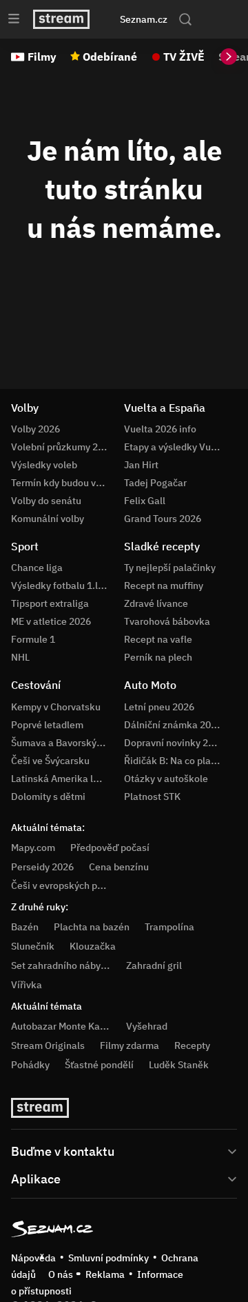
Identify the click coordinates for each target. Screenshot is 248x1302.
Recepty (192, 1045)
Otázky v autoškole (166, 778)
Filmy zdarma (129, 1045)
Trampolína (169, 927)
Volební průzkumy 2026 (62, 447)
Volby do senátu (46, 500)
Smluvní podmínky (108, 1258)
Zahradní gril (154, 965)
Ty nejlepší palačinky (170, 567)
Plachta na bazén (92, 927)
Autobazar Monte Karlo (61, 1026)
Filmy (42, 56)
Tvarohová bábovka (167, 621)
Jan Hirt (141, 465)
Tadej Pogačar (155, 483)
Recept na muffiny (163, 585)
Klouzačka (93, 946)
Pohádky (30, 1065)
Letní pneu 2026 (159, 707)
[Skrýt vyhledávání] (112, 19)
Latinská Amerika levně (62, 778)
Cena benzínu (119, 867)
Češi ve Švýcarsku (50, 760)
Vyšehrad (146, 1026)
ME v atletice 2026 (51, 621)
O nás (60, 1274)
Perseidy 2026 (42, 867)
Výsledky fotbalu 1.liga (61, 585)
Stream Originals (48, 1045)
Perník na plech (158, 657)
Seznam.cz (143, 19)
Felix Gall (144, 500)
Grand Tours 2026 (162, 518)
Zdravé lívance (156, 603)
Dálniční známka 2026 (173, 725)
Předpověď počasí (109, 847)
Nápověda (33, 1258)
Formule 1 (33, 639)
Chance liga (37, 567)
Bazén (25, 927)
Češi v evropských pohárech (72, 885)
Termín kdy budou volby (62, 483)
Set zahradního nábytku (63, 965)
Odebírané (110, 56)
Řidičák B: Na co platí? (173, 760)
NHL (20, 657)
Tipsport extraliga (50, 603)
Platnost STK (152, 796)
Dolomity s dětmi (48, 796)
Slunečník (32, 946)
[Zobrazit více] (124, 1150)
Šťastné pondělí (99, 1065)
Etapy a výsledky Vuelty (175, 447)
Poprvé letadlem (47, 725)
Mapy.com (33, 847)
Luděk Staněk (179, 1065)
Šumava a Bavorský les (61, 743)
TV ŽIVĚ (184, 56)
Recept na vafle (158, 639)
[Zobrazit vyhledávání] (185, 19)
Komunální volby (47, 518)
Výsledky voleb (44, 465)
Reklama (105, 1274)
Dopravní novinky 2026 (174, 743)
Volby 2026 (35, 429)
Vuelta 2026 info (160, 429)
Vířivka (26, 985)
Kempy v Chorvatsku (56, 707)
